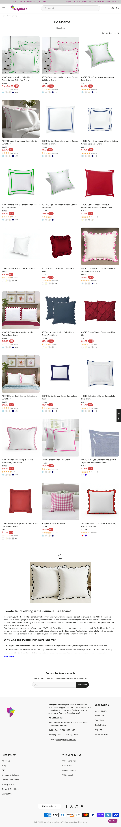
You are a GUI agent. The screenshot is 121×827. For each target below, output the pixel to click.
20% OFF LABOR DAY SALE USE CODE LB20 (29, 2)
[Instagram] (76, 806)
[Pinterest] (81, 806)
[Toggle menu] (3, 8)
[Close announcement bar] (118, 2)
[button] (70, 8)
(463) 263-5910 (71, 735)
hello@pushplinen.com (66, 739)
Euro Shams (13, 16)
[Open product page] (21, 55)
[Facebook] (66, 806)
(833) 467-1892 (68, 730)
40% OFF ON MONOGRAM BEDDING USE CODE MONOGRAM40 (89, 2)
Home (4, 16)
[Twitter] (71, 806)
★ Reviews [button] (119, 415)
